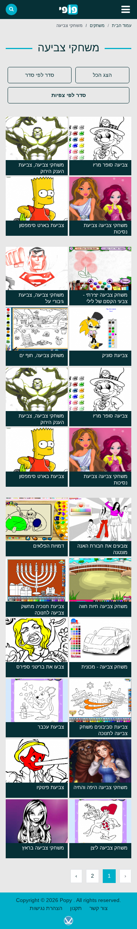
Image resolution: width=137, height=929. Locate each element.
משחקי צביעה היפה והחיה (100, 787)
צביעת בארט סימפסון (41, 225)
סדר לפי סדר (39, 75)
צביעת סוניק (114, 355)
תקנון (76, 908)
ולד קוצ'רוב (68, 920)
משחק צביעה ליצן (109, 848)
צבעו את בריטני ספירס (40, 667)
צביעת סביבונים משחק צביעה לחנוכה (103, 730)
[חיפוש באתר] (11, 9)
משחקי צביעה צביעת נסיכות (105, 228)
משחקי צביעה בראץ (43, 848)
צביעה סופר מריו (110, 165)
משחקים (97, 25)
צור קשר (98, 908)
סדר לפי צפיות (68, 95)
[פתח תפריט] (125, 9)
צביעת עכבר (51, 727)
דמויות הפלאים (48, 546)
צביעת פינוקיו (50, 787)
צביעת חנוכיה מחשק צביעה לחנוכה (42, 609)
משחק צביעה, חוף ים (41, 355)
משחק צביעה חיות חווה (103, 606)
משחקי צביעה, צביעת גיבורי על (41, 298)
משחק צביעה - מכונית (104, 667)
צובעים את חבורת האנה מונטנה (102, 549)
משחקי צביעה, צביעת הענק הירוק (41, 168)
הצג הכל (102, 75)
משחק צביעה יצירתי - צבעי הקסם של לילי (105, 298)
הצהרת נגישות (46, 908)
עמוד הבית (121, 25)
